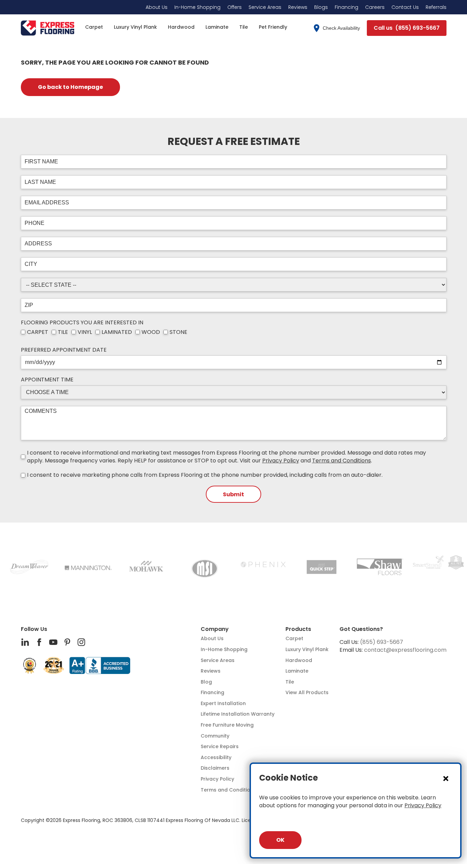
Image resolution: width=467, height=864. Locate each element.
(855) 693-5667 (381, 642)
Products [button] (298, 629)
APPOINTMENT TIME (47, 379)
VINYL (85, 332)
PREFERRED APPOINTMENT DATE (64, 350)
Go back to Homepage (70, 87)
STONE (178, 332)
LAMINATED (117, 332)
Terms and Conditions (341, 460)
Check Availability (341, 28)
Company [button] (215, 629)
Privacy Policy (280, 460)
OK (280, 840)
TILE (63, 332)
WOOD (151, 332)
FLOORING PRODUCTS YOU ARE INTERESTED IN (82, 322)
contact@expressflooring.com (405, 650)
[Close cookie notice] (446, 778)
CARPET (37, 332)
